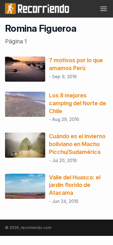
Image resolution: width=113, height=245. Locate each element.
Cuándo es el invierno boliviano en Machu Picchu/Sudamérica (77, 144)
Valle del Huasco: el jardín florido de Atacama (74, 185)
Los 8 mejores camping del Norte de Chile (77, 103)
